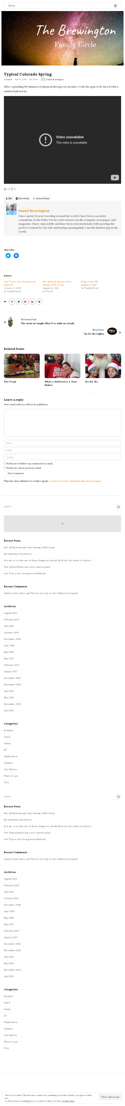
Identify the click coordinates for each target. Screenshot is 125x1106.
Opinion (8, 762)
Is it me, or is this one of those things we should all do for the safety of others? (47, 560)
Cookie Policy (68, 1101)
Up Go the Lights (94, 333)
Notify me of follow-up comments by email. (30, 463)
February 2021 (11, 619)
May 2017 (9, 658)
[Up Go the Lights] (112, 331)
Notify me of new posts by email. (24, 468)
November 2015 (12, 704)
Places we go (11, 775)
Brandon (8, 730)
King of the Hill (89, 281)
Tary (6, 782)
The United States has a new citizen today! (27, 566)
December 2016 (12, 678)
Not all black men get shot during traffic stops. (29, 547)
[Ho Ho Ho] (103, 366)
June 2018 (9, 645)
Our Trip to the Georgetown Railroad (24, 573)
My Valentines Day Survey (18, 553)
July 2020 (9, 626)
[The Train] (22, 366)
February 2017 (11, 665)
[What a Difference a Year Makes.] (62, 366)
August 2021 (10, 613)
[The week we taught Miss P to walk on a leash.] (10, 322)
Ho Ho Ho (91, 381)
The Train (10, 381)
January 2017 (10, 671)
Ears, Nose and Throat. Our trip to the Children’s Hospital (46, 593)
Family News (10, 756)
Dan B (9, 79)
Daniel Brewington (55, 79)
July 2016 (9, 691)
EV (5, 749)
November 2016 (12, 684)
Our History (10, 769)
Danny (7, 743)
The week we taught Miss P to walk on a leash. (48, 323)
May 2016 (9, 697)
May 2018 (9, 652)
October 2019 (11, 632)
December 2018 (12, 639)
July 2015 (9, 710)
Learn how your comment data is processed (75, 481)
